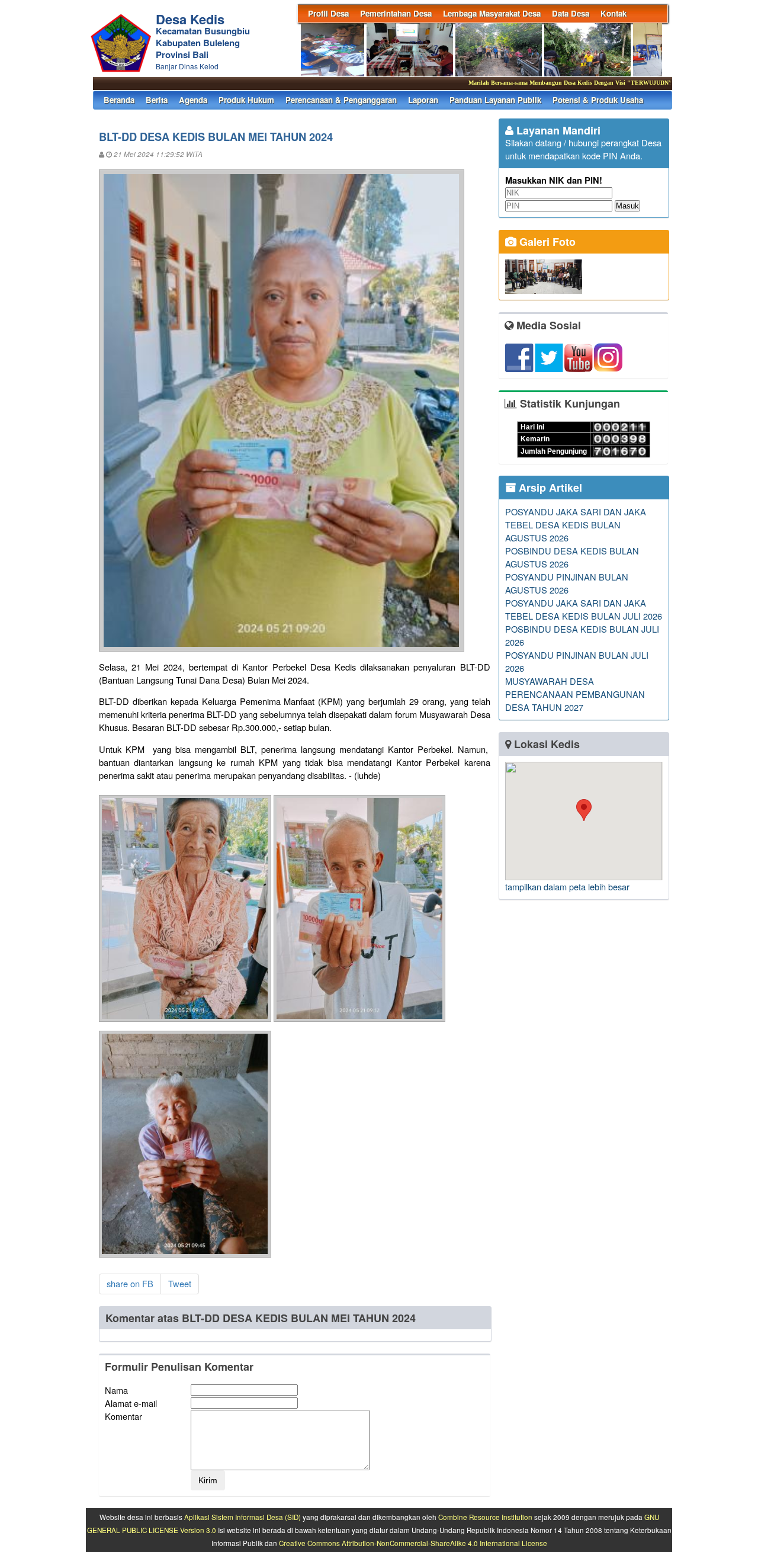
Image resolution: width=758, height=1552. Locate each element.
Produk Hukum (246, 99)
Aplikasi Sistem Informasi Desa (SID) (242, 1517)
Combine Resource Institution (485, 1517)
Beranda (119, 99)
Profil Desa (328, 13)
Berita (157, 99)
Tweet (179, 1283)
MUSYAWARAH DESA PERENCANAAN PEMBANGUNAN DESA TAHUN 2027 (575, 694)
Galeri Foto (546, 241)
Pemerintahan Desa (396, 13)
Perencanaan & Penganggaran (341, 99)
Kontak (613, 13)
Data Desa (570, 13)
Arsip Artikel (549, 487)
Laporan (423, 99)
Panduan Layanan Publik (495, 99)
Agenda (193, 99)
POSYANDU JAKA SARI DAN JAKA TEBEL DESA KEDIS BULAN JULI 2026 (583, 609)
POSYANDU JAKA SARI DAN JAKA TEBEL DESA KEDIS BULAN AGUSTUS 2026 (575, 524)
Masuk (627, 205)
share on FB (130, 1283)
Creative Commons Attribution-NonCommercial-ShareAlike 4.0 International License (413, 1543)
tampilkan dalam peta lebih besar (567, 886)
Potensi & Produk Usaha (598, 99)
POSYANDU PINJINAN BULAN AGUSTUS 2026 (566, 583)
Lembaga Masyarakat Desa (492, 13)
